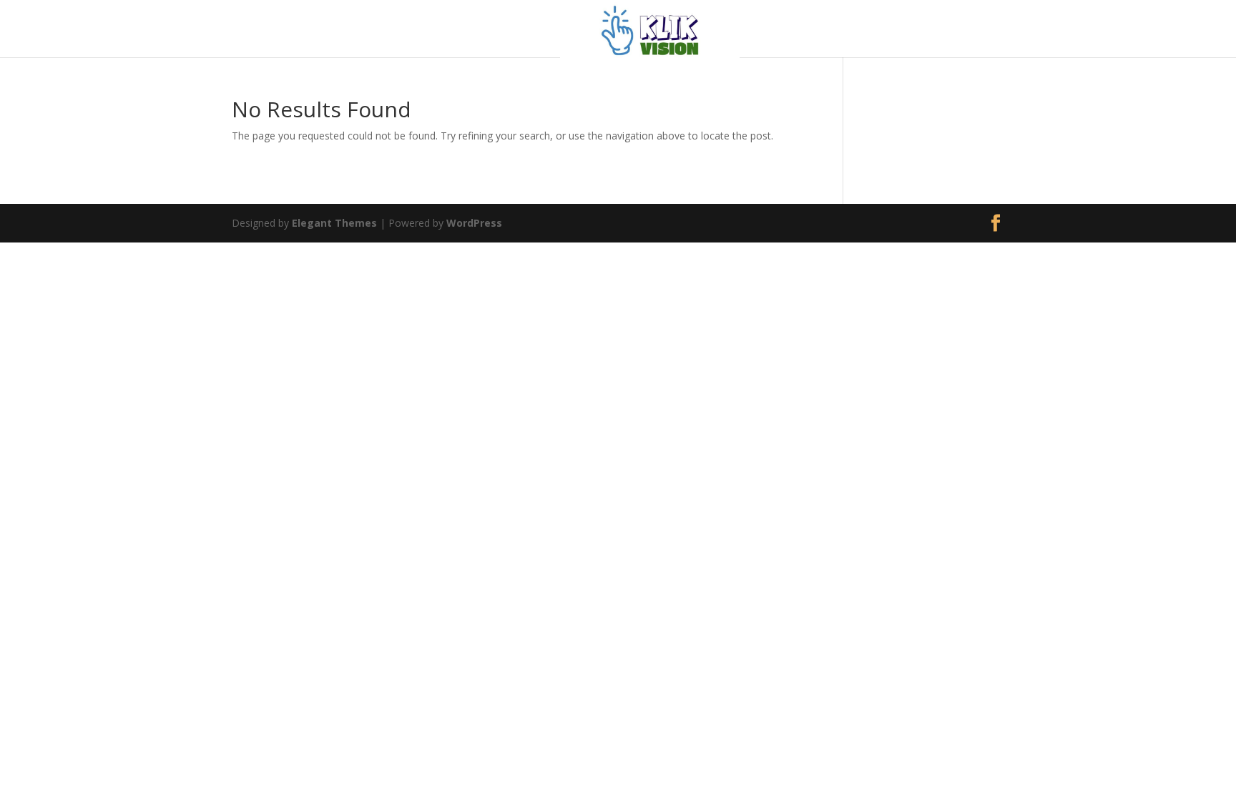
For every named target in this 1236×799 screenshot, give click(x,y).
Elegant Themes (334, 223)
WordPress (474, 223)
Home (453, 29)
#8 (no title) (513, 29)
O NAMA (777, 29)
